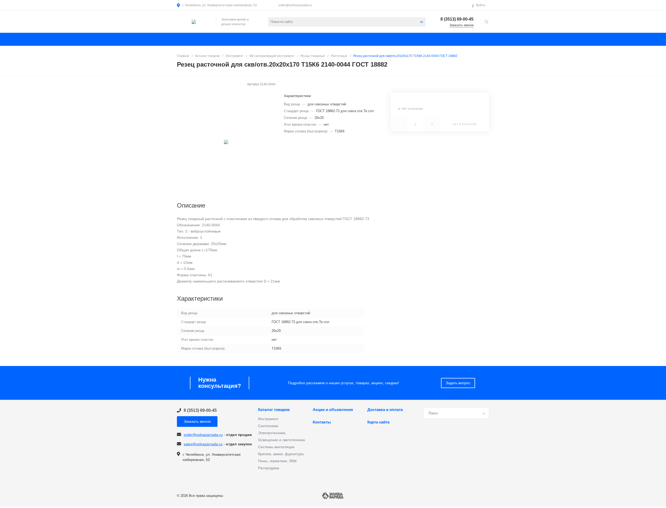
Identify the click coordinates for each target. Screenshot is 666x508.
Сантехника (268, 426)
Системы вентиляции (276, 447)
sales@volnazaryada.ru (203, 444)
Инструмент (268, 419)
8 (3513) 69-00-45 (456, 19)
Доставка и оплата (385, 410)
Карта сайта (378, 422)
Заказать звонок (197, 421)
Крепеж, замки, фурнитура (281, 454)
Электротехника (271, 433)
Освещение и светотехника (281, 440)
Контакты (322, 422)
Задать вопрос (458, 383)
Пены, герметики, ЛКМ (277, 461)
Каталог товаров (274, 410)
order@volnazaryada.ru (295, 5)
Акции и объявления (333, 410)
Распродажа (268, 468)
